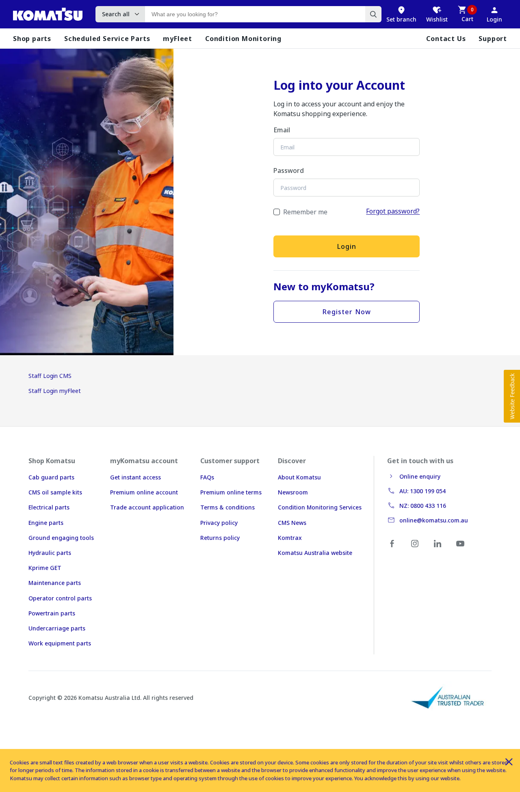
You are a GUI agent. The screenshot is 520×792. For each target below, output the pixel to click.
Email (281, 129)
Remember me (305, 211)
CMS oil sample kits (55, 492)
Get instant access (135, 477)
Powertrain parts (51, 613)
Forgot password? (393, 211)
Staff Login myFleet (54, 391)
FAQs (207, 477)
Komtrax (290, 538)
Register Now (347, 311)
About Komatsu (299, 477)
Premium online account (144, 492)
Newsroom (293, 492)
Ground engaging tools (61, 538)
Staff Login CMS (50, 376)
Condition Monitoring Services (320, 507)
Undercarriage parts (56, 628)
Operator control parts (60, 598)
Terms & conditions (227, 507)
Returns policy (220, 538)
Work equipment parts (59, 643)
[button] (512, 396)
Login (347, 246)
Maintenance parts (54, 583)
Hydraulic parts (49, 553)
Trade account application (147, 507)
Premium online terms (231, 492)
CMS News (292, 523)
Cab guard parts (51, 477)
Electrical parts (48, 507)
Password (288, 170)
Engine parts (45, 523)
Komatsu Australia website (315, 553)
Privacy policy (219, 523)
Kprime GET (44, 568)
